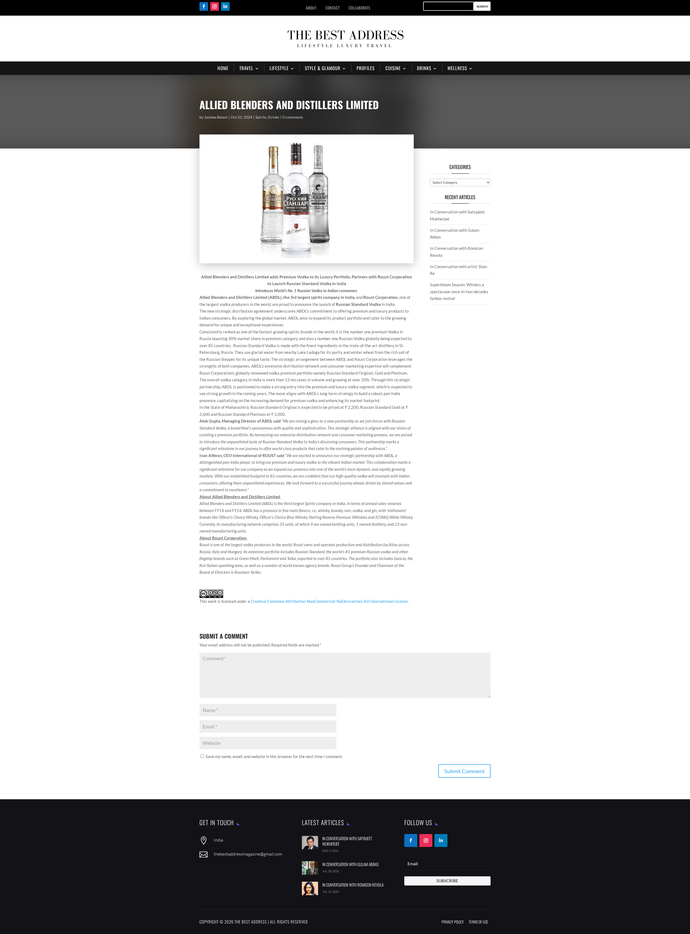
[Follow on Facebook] (203, 6)
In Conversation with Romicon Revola (353, 885)
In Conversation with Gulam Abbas (350, 864)
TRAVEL (246, 68)
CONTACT (333, 8)
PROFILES (366, 68)
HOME (223, 68)
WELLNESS (457, 68)
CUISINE (393, 68)
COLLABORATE (360, 8)
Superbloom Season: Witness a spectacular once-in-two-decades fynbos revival (459, 291)
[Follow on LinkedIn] (225, 6)
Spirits (261, 117)
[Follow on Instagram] (214, 6)
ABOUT (311, 8)
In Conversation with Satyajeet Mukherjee (347, 841)
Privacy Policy (452, 922)
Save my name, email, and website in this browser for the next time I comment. (274, 756)
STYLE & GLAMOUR (322, 68)
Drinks (273, 117)
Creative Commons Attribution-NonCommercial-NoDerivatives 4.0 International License (329, 601)
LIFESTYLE (279, 68)
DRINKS (424, 68)
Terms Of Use (478, 922)
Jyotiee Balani (215, 117)
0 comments (292, 117)
